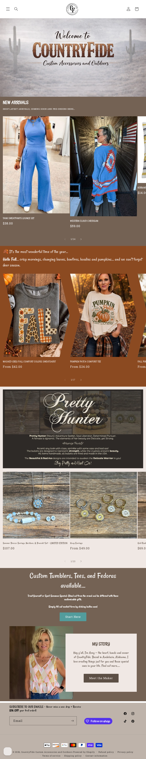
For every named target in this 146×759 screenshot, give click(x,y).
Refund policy (106, 752)
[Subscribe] (72, 720)
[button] (8, 9)
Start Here (73, 617)
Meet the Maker (101, 678)
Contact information (96, 755)
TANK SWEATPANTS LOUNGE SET (18, 218)
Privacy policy (125, 752)
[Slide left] (65, 239)
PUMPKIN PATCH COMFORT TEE (85, 361)
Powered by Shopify (84, 752)
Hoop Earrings (76, 543)
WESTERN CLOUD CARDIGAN (84, 220)
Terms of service (51, 755)
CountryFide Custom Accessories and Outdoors (47, 752)
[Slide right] (81, 239)
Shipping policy (73, 755)
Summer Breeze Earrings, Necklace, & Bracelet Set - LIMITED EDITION (35, 543)
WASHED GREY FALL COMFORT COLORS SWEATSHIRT (29, 361)
